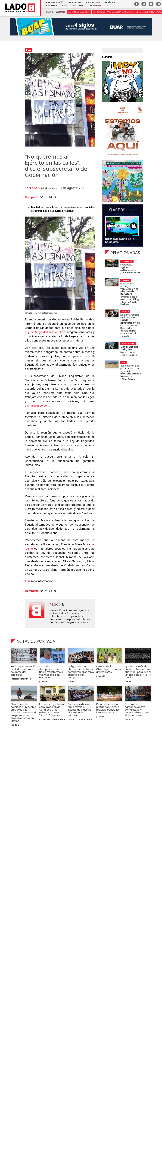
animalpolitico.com (37, 405)
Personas (55, 2)
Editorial (79, 5)
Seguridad (93, 2)
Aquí (27, 581)
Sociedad (75, 2)
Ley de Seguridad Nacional (43, 332)
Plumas (95, 5)
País (65, 5)
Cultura (51, 5)
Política (110, 2)
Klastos (117, 210)
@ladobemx (48, 188)
